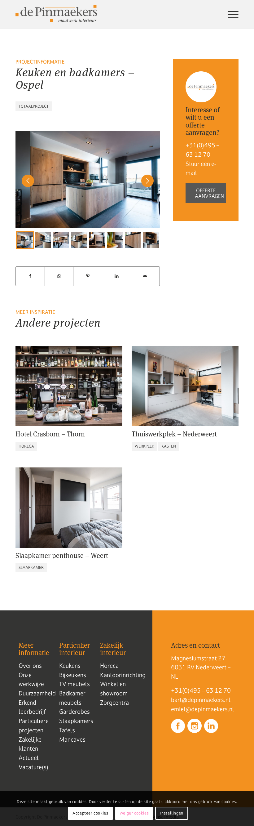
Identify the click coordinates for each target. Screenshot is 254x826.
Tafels (67, 730)
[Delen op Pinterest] (87, 276)
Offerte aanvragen (209, 193)
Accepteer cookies (90, 813)
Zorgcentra (114, 702)
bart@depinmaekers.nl (200, 699)
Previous (24, 239)
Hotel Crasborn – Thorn (50, 434)
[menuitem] (232, 14)
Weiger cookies (134, 813)
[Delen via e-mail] (145, 276)
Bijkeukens (72, 675)
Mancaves (72, 739)
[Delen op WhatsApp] (59, 276)
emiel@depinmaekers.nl (202, 709)
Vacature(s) (33, 767)
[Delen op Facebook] (30, 276)
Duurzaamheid (37, 693)
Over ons (30, 665)
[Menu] (232, 14)
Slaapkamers (76, 721)
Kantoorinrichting (123, 675)
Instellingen (171, 813)
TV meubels (74, 684)
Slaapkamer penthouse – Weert (61, 555)
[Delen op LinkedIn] (116, 276)
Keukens (70, 665)
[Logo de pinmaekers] (56, 14)
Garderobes (74, 711)
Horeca (109, 665)
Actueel (29, 757)
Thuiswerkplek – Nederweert (174, 434)
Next (144, 239)
